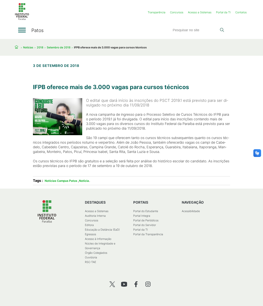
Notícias (28, 47)
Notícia (84, 180)
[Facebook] (136, 284)
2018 (40, 47)
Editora (89, 225)
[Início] (22, 19)
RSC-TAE (90, 262)
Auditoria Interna (95, 215)
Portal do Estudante (145, 211)
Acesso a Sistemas (199, 12)
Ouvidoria (91, 257)
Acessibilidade (191, 211)
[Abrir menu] (22, 30)
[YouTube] (124, 284)
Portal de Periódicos (145, 220)
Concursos (176, 12)
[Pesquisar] (221, 30)
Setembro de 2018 (58, 47)
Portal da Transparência (148, 234)
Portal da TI (223, 12)
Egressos (90, 234)
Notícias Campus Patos (61, 180)
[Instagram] (147, 284)
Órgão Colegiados (96, 252)
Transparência (156, 12)
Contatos (241, 12)
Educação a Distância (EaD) (102, 229)
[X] (112, 284)
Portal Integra (141, 215)
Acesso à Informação (98, 238)
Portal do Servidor (144, 225)
